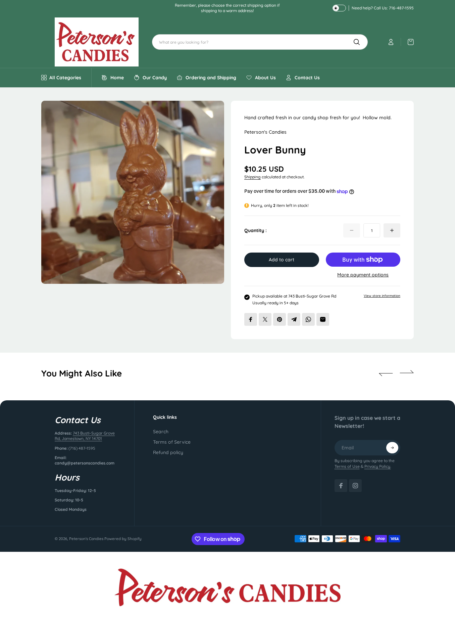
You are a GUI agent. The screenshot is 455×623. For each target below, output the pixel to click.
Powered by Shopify (123, 538)
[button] (386, 373)
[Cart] (407, 42)
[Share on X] (265, 319)
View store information (382, 296)
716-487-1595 (401, 7)
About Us (265, 78)
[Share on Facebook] (250, 319)
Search (160, 432)
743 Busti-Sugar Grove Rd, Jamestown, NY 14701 (85, 436)
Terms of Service (172, 442)
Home (117, 78)
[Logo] (97, 41)
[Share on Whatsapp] (308, 319)
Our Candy (155, 78)
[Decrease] (351, 230)
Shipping (252, 176)
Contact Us (307, 78)
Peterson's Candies (86, 538)
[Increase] (392, 230)
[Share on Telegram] (294, 319)
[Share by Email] (322, 319)
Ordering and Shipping (211, 78)
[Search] (357, 42)
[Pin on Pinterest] (279, 319)
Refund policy (168, 452)
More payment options (363, 275)
